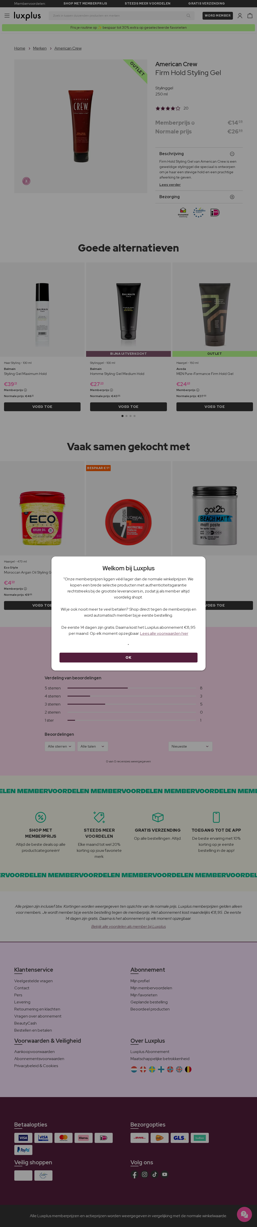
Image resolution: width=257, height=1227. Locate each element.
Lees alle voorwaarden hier (164, 633)
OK (128, 657)
